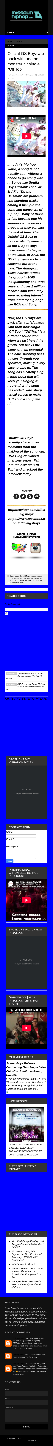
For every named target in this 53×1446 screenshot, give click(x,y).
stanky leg (31, 580)
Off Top (16, 580)
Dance (19, 41)
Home (9, 41)
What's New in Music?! (24, 1264)
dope (17, 576)
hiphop (33, 576)
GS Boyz (26, 576)
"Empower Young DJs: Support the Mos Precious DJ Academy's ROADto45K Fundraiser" (27, 1255)
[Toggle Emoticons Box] (6, 613)
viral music (20, 583)
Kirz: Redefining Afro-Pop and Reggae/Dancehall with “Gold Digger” (28, 1244)
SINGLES (23, 580)
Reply (30, 75)
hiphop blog (18, 578)
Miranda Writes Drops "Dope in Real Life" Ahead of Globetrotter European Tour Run (27, 1273)
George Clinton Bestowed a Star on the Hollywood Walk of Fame (27, 1284)
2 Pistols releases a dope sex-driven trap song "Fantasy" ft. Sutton (24, 676)
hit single (27, 578)
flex (21, 576)
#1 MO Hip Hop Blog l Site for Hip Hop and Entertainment (25, 1439)
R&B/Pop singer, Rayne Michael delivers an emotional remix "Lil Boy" (25, 686)
